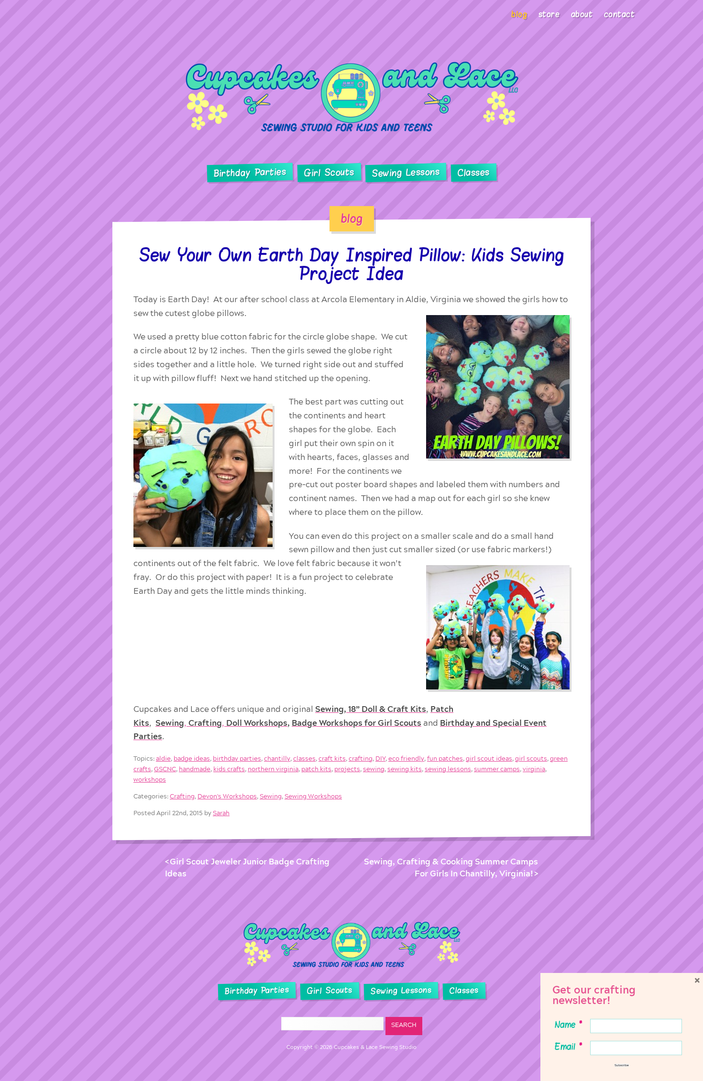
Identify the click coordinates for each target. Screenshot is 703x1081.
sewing (373, 769)
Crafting (182, 797)
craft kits (332, 758)
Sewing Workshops (313, 797)
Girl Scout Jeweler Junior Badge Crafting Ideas (247, 868)
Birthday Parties (249, 172)
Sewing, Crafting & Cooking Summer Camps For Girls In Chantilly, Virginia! (451, 868)
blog (351, 218)
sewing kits (404, 769)
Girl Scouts (329, 173)
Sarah (221, 813)
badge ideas (192, 758)
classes (304, 758)
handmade (194, 769)
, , (221, 723)
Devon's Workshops (227, 797)
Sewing (271, 797)
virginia (534, 769)
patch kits (316, 769)
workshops (149, 779)
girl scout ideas (489, 758)
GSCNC (165, 769)
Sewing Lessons (406, 173)
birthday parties (237, 758)
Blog (519, 14)
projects (347, 769)
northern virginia (273, 769)
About (582, 14)
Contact (619, 14)
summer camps (497, 769)
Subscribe (622, 1065)
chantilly (277, 758)
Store (549, 14)
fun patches (445, 758)
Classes (474, 173)
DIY (380, 758)
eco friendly (406, 758)
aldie (163, 758)
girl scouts (531, 758)
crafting (361, 758)
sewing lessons (448, 769)
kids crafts (229, 769)
